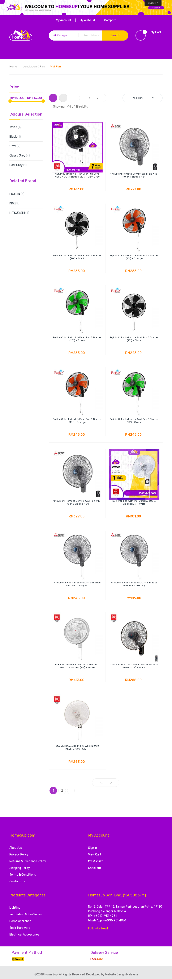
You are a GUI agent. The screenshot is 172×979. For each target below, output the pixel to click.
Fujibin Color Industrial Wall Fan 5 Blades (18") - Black (134, 339)
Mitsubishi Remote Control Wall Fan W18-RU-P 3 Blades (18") (77, 502)
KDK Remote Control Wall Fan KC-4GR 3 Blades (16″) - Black (134, 666)
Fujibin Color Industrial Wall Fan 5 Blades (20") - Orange (134, 257)
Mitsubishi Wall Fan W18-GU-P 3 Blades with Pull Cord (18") (77, 584)
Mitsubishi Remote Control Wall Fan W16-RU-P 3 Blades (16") (134, 175)
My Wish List (87, 20)
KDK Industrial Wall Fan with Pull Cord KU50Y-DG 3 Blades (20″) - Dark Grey (77, 175)
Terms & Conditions (22, 874)
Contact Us (17, 881)
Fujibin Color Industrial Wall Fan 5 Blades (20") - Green (77, 339)
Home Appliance (20, 921)
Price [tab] (14, 87)
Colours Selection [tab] (25, 114)
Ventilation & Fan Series (25, 914)
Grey (18, 146)
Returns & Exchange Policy (27, 861)
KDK (17, 203)
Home (13, 66)
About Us (15, 848)
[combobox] (89, 35)
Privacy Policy (19, 854)
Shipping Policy (19, 868)
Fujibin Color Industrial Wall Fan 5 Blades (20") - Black (77, 257)
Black (17, 136)
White (18, 127)
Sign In (92, 848)
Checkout (94, 868)
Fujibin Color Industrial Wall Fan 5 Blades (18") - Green (134, 421)
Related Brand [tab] (22, 181)
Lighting (14, 907)
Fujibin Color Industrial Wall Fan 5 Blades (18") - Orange (77, 421)
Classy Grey (22, 155)
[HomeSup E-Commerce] (20, 35)
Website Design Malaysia (121, 974)
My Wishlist (95, 861)
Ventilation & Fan (34, 66)
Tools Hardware (19, 928)
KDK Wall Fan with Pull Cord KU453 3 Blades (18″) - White (77, 748)
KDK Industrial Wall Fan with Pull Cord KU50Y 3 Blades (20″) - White (77, 666)
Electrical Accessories (24, 934)
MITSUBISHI (22, 213)
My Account (63, 20)
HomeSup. (51, 974)
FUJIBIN (20, 194)
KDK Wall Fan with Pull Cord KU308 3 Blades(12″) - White (134, 502)
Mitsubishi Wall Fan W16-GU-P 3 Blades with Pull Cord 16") (134, 584)
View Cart (94, 854)
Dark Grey (20, 165)
